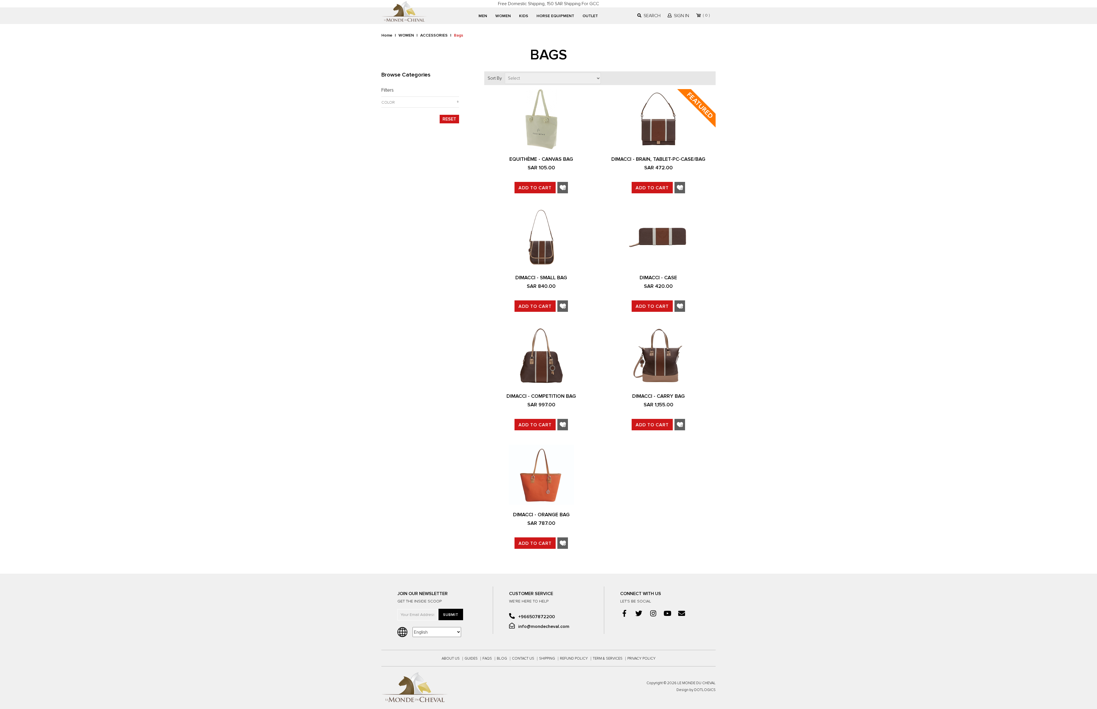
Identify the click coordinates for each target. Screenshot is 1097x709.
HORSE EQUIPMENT (555, 15)
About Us (451, 658)
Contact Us (523, 658)
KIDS (523, 15)
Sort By (495, 78)
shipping (547, 658)
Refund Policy (574, 658)
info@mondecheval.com (543, 626)
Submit (451, 614)
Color (388, 103)
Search (652, 15)
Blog (502, 658)
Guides (471, 658)
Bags (458, 35)
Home (386, 35)
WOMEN (503, 15)
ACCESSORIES (434, 35)
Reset (449, 119)
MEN (483, 15)
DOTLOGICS (705, 690)
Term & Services (607, 658)
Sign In (681, 15)
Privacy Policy (641, 658)
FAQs (487, 658)
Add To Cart (535, 188)
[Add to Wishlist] (562, 188)
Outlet (590, 15)
